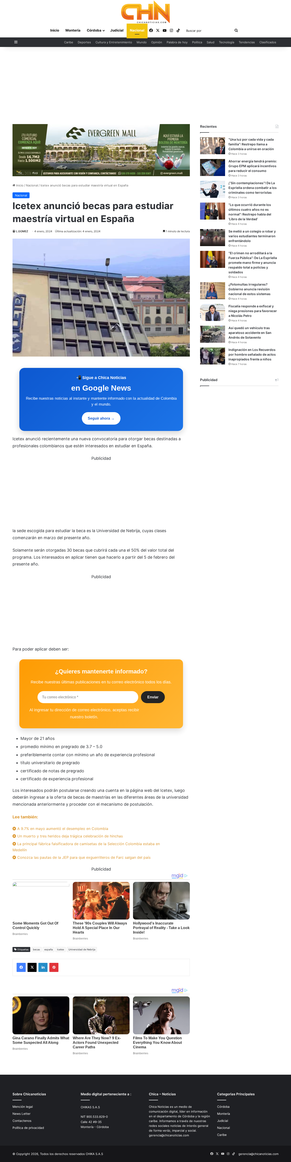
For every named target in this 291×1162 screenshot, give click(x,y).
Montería (72, 30)
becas (36, 949)
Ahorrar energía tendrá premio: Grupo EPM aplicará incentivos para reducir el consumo (252, 166)
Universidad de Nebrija (81, 949)
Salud (210, 42)
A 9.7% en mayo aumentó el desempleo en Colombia (62, 828)
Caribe (68, 42)
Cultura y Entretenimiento (113, 42)
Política (197, 42)
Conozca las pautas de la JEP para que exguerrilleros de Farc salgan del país (83, 857)
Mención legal (23, 1106)
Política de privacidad (28, 1128)
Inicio (54, 30)
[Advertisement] (145, 85)
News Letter (21, 1114)
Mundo (142, 42)
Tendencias (247, 42)
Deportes (84, 42)
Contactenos (22, 1121)
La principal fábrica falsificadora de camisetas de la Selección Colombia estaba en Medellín (86, 847)
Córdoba (94, 30)
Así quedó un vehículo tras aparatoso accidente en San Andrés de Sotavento (249, 332)
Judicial (116, 30)
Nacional (137, 30)
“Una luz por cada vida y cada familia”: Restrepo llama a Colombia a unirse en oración (251, 144)
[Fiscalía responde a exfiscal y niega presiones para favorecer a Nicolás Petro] (212, 312)
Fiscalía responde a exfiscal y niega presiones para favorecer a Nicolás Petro (252, 311)
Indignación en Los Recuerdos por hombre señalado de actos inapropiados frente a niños (252, 354)
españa (48, 949)
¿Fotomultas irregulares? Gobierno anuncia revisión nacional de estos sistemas (249, 289)
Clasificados (267, 42)
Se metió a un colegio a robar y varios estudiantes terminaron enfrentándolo (252, 236)
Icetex (60, 949)
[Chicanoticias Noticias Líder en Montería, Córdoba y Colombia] (145, 11)
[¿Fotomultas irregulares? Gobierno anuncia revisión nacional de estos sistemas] (212, 290)
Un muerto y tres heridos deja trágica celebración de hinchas (69, 836)
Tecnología (226, 42)
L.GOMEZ (22, 231)
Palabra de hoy (177, 42)
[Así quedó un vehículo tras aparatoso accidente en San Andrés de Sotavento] (212, 334)
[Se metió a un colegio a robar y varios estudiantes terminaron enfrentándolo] (212, 237)
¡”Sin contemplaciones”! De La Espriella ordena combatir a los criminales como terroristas (252, 187)
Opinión (156, 42)
